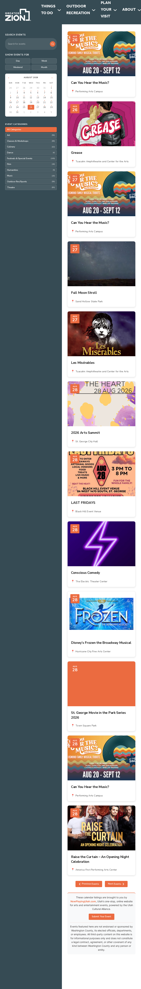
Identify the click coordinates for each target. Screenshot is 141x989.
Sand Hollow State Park (89, 301)
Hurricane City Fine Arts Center (93, 651)
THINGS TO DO (48, 10)
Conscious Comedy (85, 572)
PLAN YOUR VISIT (106, 10)
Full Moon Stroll (84, 292)
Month (44, 67)
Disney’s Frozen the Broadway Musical (101, 642)
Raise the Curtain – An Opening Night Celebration (100, 859)
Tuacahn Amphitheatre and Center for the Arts (102, 161)
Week (44, 60)
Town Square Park (85, 725)
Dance (31, 152)
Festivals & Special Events (31, 158)
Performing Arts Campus (89, 91)
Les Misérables (83, 362)
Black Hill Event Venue (88, 511)
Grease (76, 152)
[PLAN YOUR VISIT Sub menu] (115, 10)
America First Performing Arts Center (96, 869)
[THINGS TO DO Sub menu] (59, 10)
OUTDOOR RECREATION (78, 10)
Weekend (18, 67)
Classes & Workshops (31, 141)
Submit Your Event (101, 916)
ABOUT (129, 10)
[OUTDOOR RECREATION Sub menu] (94, 10)
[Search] (52, 44)
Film (31, 164)
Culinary (31, 146)
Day (18, 60)
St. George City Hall (86, 441)
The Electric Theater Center (91, 581)
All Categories (14, 129)
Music (31, 175)
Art (31, 135)
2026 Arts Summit (85, 432)
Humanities (31, 170)
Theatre (31, 187)
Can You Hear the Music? (90, 82)
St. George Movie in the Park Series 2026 (98, 715)
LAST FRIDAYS (83, 502)
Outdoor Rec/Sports (31, 181)
